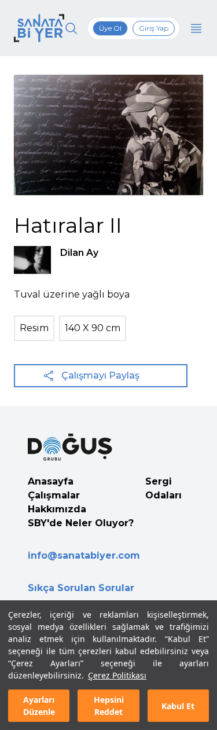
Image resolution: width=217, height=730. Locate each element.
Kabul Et (177, 705)
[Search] (71, 28)
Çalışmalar (54, 495)
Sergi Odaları (163, 488)
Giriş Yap (153, 28)
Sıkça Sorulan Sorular (81, 587)
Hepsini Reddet (109, 705)
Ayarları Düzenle (39, 705)
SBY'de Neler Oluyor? (81, 523)
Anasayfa (50, 481)
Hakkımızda (57, 509)
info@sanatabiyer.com (84, 555)
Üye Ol (110, 28)
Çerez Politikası (117, 675)
